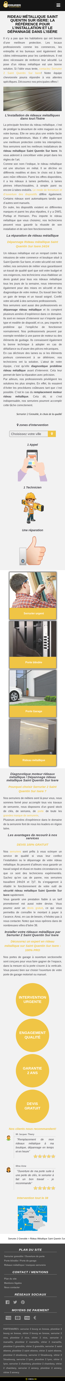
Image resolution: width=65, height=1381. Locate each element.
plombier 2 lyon (43, 1359)
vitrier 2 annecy (11, 1372)
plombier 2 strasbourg (15, 1355)
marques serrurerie (36, 1265)
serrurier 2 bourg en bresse (34, 1329)
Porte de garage (28, 1260)
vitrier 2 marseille (51, 1342)
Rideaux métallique (14, 1265)
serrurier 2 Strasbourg (40, 1355)
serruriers (15, 851)
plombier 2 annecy (50, 1368)
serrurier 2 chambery (20, 1363)
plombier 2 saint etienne (25, 1350)
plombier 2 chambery (43, 1363)
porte (41, 811)
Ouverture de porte (34, 1256)
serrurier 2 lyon (24, 1359)
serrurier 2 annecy (28, 1368)
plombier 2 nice (19, 1337)
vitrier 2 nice (39, 1337)
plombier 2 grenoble (13, 1346)
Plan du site (10, 1278)
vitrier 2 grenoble (35, 1346)
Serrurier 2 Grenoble (17, 1238)
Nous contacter (12, 1287)
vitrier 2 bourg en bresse (35, 1333)
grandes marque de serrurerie (20, 815)
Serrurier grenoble (13, 1256)
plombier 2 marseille (27, 1342)
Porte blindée (11, 1260)
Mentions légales (13, 1283)
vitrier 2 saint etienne (50, 1350)
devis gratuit (35, 908)
